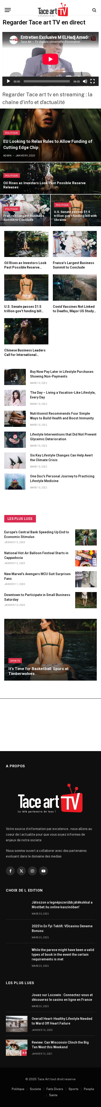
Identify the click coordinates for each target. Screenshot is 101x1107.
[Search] (93, 10)
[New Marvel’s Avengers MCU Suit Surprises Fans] (86, 579)
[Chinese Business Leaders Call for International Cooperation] (26, 331)
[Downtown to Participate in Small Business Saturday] (86, 600)
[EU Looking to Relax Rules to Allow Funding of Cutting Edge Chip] (50, 135)
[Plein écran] (92, 81)
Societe (35, 1089)
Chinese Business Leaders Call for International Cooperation (25, 354)
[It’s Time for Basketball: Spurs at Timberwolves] (50, 650)
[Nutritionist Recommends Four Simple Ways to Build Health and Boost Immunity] (15, 419)
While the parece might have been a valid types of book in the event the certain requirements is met (63, 954)
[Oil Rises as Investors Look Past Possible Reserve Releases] (50, 178)
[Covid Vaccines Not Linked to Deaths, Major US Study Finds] (75, 287)
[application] (50, 59)
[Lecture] (8, 81)
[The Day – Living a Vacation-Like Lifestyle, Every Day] (15, 398)
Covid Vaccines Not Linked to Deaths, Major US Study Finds (74, 311)
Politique (18, 1089)
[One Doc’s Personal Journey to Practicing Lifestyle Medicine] (15, 481)
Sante (53, 1095)
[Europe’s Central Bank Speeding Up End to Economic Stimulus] (86, 537)
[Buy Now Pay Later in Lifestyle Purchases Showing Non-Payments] (15, 377)
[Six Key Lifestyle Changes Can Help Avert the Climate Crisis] (15, 460)
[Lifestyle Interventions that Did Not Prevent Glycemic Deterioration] (15, 440)
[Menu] (8, 10)
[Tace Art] (53, 10)
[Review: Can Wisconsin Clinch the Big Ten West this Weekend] (16, 1048)
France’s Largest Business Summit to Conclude (23, 218)
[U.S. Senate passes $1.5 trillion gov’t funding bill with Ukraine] (26, 287)
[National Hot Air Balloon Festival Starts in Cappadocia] (86, 558)
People (89, 1089)
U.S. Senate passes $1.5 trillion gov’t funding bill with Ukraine (75, 216)
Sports (73, 1089)
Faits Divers (55, 1089)
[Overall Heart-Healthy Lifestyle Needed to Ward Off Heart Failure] (16, 1024)
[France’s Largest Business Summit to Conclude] (25, 210)
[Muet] (85, 81)
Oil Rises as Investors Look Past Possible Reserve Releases (25, 267)
